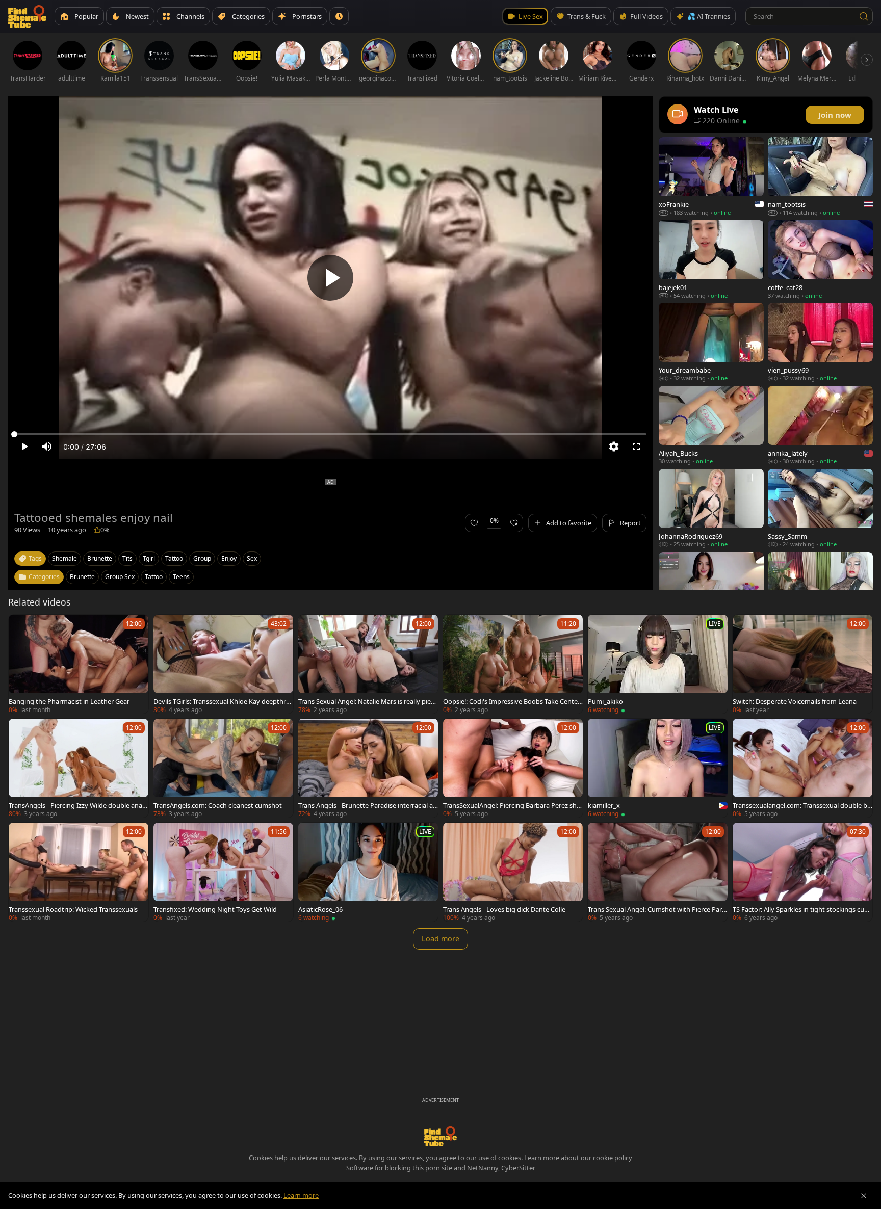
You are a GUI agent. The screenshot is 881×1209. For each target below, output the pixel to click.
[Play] (330, 278)
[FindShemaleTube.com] (27, 16)
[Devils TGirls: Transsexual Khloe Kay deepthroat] (223, 664)
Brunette (82, 576)
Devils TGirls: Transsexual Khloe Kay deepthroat (221, 701)
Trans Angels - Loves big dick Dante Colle (504, 909)
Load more (440, 938)
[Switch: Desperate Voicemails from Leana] (802, 664)
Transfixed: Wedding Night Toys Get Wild (215, 909)
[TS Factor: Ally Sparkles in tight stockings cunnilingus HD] (802, 872)
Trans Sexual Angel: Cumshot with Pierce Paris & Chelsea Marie (657, 909)
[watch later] (21, 627)
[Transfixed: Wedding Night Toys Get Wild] (223, 872)
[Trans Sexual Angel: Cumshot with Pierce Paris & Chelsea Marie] (658, 872)
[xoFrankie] (711, 176)
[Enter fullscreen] (636, 446)
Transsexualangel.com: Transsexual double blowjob (801, 805)
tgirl (149, 558)
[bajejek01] (711, 259)
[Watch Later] (339, 16)
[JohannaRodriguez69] (711, 508)
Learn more (301, 1195)
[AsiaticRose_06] (368, 872)
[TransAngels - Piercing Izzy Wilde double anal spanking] (78, 768)
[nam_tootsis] (820, 176)
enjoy (229, 558)
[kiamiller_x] (658, 768)
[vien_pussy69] (820, 342)
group (202, 558)
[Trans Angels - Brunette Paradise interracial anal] (368, 768)
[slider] (330, 434)
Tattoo (154, 576)
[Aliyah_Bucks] (711, 425)
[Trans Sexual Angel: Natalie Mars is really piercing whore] (368, 664)
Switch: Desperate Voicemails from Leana (795, 701)
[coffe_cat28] (820, 259)
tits (127, 558)
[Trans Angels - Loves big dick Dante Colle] (513, 872)
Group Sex (120, 576)
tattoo (174, 558)
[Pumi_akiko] (658, 664)
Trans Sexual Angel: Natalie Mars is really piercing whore (368, 701)
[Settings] (614, 446)
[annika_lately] (820, 425)
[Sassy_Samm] (820, 508)
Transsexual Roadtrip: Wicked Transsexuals (73, 909)
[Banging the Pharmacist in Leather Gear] (78, 664)
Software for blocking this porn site (400, 1167)
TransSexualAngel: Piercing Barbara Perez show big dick (512, 805)
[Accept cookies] (863, 1196)
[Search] (863, 16)
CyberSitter (518, 1167)
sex (252, 558)
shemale (64, 558)
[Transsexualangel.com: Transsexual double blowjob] (802, 768)
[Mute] (47, 446)
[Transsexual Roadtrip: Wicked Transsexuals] (78, 872)
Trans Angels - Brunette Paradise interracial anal (367, 805)
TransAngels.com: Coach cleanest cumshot (217, 805)
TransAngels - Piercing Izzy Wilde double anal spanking (78, 805)
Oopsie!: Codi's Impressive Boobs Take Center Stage (511, 701)
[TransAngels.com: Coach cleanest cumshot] (223, 768)
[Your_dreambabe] (711, 342)
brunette (99, 558)
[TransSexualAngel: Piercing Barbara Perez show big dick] (513, 768)
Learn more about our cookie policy (578, 1157)
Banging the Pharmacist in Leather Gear (69, 701)
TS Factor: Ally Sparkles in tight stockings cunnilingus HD (802, 909)
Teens (181, 576)
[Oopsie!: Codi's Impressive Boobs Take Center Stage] (513, 664)
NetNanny (482, 1167)
